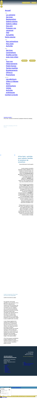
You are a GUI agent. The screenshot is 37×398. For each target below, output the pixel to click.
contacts (32, 60)
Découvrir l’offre (3, 397)
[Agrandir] (32, 128)
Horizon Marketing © (16, 387)
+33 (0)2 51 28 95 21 (26, 2)
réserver (24, 60)
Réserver (34, 2)
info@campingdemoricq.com (10, 357)
